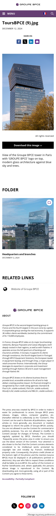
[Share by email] (37, 41)
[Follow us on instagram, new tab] (28, 506)
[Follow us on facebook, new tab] (35, 506)
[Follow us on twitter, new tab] (14, 506)
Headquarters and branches (19, 254)
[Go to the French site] (45, 13)
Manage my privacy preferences (41, 514)
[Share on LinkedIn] (31, 41)
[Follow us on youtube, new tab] (21, 506)
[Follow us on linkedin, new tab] (42, 506)
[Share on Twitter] (25, 41)
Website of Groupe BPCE (25, 289)
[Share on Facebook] (18, 41)
